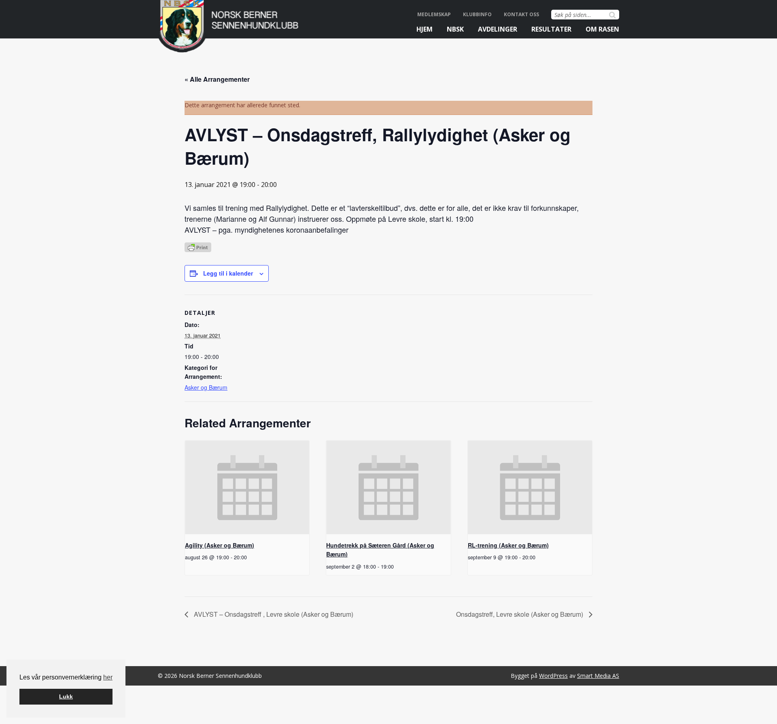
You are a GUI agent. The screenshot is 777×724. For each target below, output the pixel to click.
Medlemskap (434, 14)
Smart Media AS (598, 675)
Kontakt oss (521, 14)
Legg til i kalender (228, 273)
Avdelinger (497, 29)
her (108, 677)
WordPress (553, 675)
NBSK (455, 29)
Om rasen (602, 29)
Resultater (551, 29)
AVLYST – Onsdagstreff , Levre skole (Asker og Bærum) (272, 614)
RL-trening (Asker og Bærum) (508, 545)
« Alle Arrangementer (217, 79)
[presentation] (247, 487)
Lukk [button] (66, 696)
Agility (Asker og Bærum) (219, 545)
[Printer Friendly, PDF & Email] (198, 246)
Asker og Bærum (206, 387)
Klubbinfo (477, 14)
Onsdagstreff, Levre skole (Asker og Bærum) (520, 614)
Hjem (424, 29)
